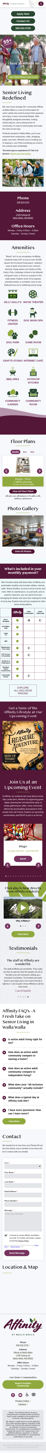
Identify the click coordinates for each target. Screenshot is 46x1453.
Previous (6, 471)
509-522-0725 (23, 28)
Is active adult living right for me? (25, 1041)
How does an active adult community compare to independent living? (23, 1072)
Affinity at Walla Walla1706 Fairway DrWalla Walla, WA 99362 (23, 1355)
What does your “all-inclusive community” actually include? (25, 1086)
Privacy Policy (23, 1241)
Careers (22, 1404)
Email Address (11, 1191)
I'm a (7, 1163)
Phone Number (11, 1201)
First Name (10, 1172)
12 (33, 876)
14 (38, 876)
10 (28, 876)
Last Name (10, 1182)
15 (40, 876)
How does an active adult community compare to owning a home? (23, 1055)
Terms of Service (15, 1246)
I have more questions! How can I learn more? (24, 1112)
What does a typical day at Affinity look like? (23, 1099)
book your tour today (21, 154)
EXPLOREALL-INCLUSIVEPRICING (23, 690)
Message (9, 1210)
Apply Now (23, 14)
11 (30, 876)
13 (35, 876)
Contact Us (23, 21)
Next (39, 471)
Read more (31, 984)
